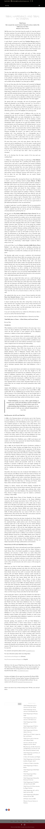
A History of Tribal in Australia (31, 763)
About (23, 821)
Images (27, 821)
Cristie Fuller (17, 827)
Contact (31, 821)
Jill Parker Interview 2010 (29, 798)
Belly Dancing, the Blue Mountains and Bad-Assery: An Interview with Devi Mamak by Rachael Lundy (31, 748)
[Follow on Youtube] (9, 810)
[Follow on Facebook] (6, 810)
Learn (15, 821)
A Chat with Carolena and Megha (31, 757)
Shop (19, 821)
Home (12, 821)
